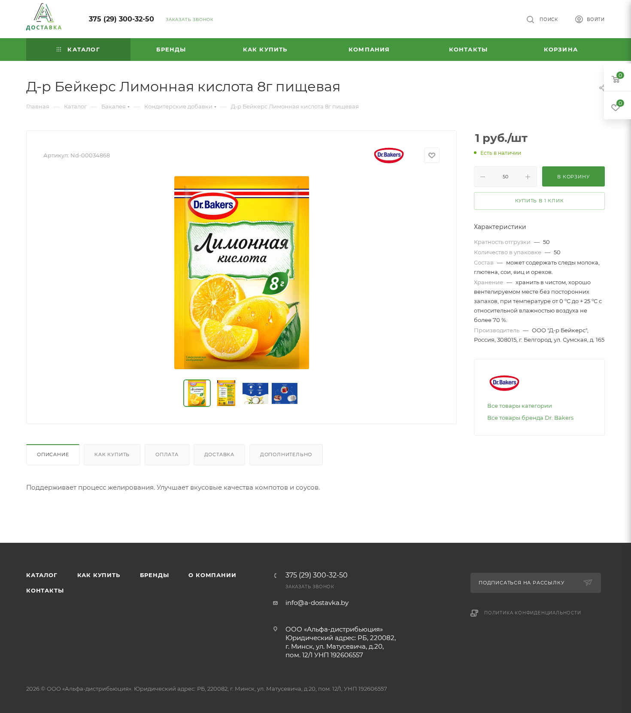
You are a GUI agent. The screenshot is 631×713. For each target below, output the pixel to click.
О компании (212, 575)
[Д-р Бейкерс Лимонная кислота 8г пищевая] (241, 272)
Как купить (112, 454)
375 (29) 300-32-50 (121, 19)
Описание (53, 454)
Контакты (45, 590)
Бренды (154, 575)
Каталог (42, 575)
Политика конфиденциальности (532, 613)
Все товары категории (519, 405)
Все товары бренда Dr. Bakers (530, 417)
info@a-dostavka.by (317, 603)
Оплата (167, 454)
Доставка (219, 454)
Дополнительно (286, 454)
